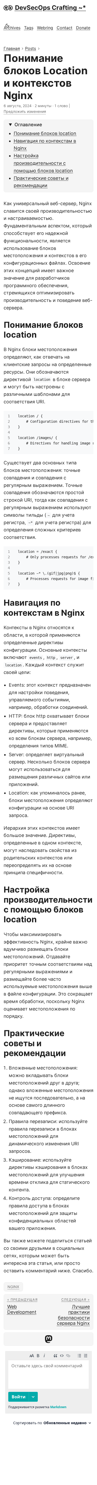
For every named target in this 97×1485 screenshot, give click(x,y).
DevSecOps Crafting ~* (50, 7)
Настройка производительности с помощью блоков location (43, 163)
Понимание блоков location (45, 133)
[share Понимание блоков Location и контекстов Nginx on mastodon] (49, 1339)
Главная (12, 48)
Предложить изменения (25, 111)
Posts (30, 48)
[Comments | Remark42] (48, 1389)
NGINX (13, 1286)
